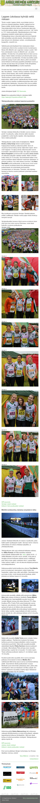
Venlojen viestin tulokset (9, 504)
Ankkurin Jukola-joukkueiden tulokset (13, 747)
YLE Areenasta (21, 91)
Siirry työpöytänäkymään (30, 798)
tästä (24, 554)
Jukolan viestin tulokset (9, 745)
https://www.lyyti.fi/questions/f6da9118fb (14, 97)
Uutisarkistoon (34, 759)
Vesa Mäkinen (24, 756)
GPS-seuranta (6, 502)
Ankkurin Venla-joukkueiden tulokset (13, 506)
